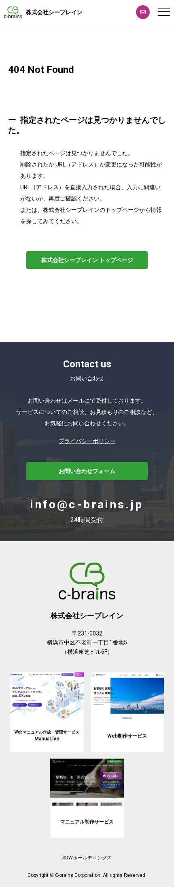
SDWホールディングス (87, 858)
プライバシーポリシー (87, 441)
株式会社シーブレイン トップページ (87, 260)
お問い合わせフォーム (87, 471)
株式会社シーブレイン (54, 12)
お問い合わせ (143, 12)
